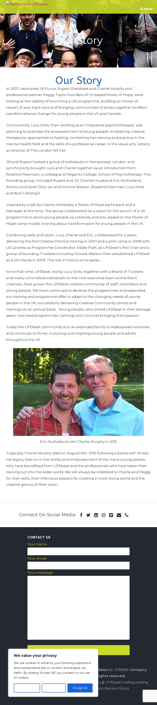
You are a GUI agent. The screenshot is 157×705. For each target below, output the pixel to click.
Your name (37, 544)
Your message (40, 572)
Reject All (54, 688)
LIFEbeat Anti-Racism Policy (104, 688)
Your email (36, 558)
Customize (27, 688)
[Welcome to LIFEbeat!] (27, 4)
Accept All (80, 688)
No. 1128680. (118, 670)
